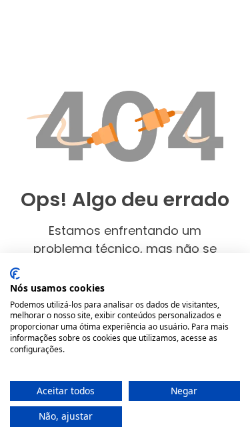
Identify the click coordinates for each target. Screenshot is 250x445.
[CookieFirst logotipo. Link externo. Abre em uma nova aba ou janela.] (15, 274)
